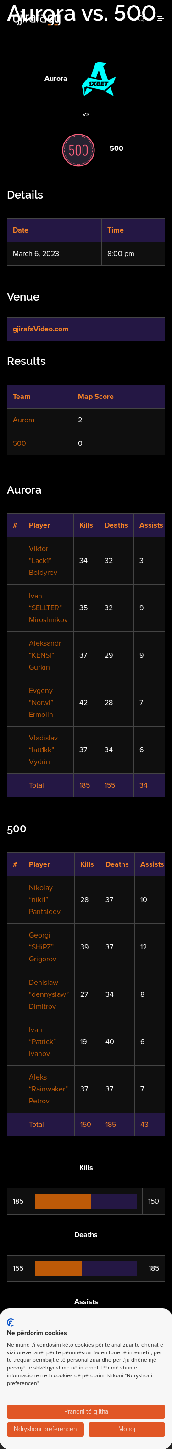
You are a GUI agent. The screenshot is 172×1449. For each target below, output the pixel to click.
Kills (86, 525)
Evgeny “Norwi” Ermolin (41, 702)
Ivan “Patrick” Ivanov (42, 1041)
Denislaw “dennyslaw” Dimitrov (49, 994)
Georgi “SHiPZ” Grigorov (42, 947)
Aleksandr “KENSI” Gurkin (45, 655)
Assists (151, 525)
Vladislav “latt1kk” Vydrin (43, 750)
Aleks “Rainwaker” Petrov (48, 1089)
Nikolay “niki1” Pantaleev (45, 899)
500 (19, 443)
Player (39, 525)
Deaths (116, 525)
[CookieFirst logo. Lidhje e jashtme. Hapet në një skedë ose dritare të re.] (10, 1322)
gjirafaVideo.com (41, 329)
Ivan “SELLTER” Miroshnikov (48, 608)
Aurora (23, 420)
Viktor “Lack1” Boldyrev (43, 560)
